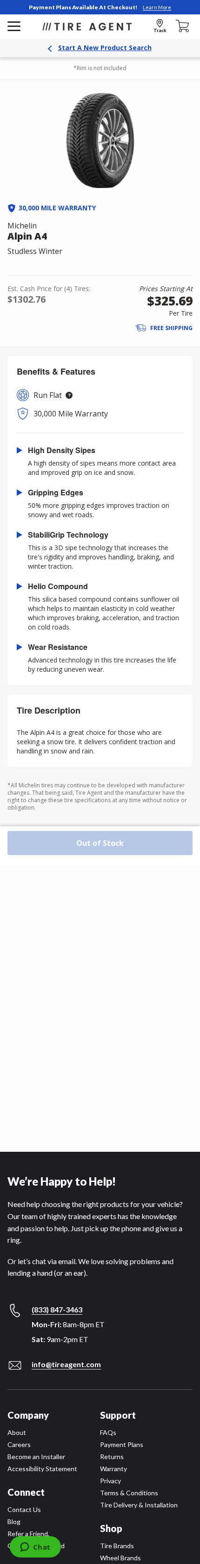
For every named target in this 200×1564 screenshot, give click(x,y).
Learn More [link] (157, 7)
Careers (19, 1444)
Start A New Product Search (105, 47)
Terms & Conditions (129, 1493)
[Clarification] (69, 395)
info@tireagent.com (66, 1364)
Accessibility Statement (42, 1469)
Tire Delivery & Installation (139, 1505)
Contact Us (24, 1509)
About (16, 1432)
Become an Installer (36, 1456)
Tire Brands (117, 1546)
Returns (112, 1456)
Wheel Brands (120, 1558)
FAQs (108, 1432)
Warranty (113, 1469)
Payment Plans (121, 1444)
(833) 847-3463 (57, 1309)
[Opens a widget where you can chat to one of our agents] (35, 1547)
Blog (13, 1521)
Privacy (110, 1481)
